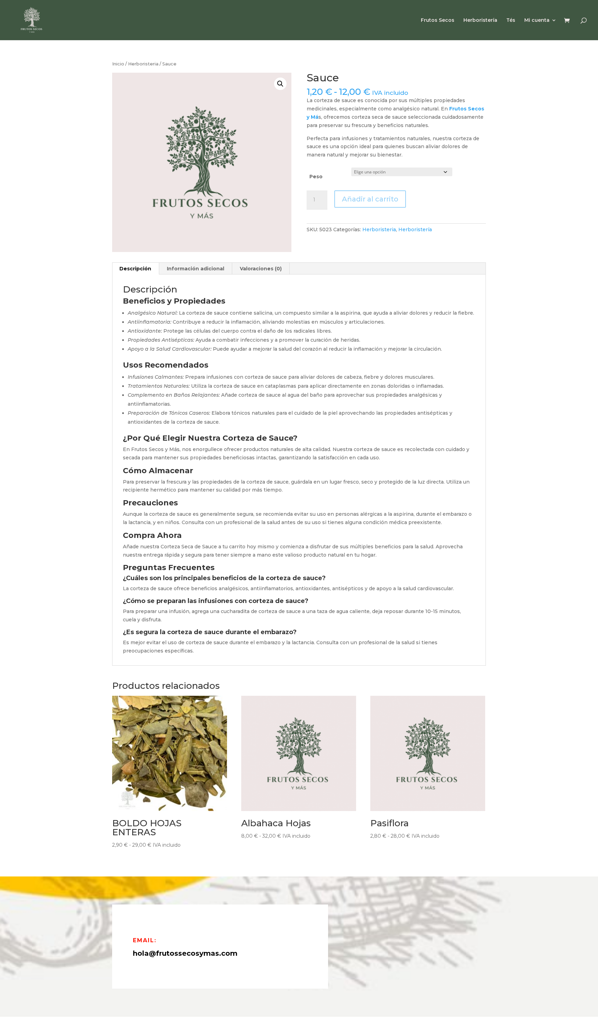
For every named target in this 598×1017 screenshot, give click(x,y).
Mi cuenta (537, 20)
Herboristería (480, 20)
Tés (510, 20)
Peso (316, 176)
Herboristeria (143, 63)
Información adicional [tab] (195, 269)
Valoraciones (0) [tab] (261, 269)
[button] (280, 84)
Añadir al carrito (370, 199)
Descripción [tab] (135, 269)
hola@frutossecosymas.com (185, 953)
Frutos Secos (437, 20)
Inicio (118, 63)
